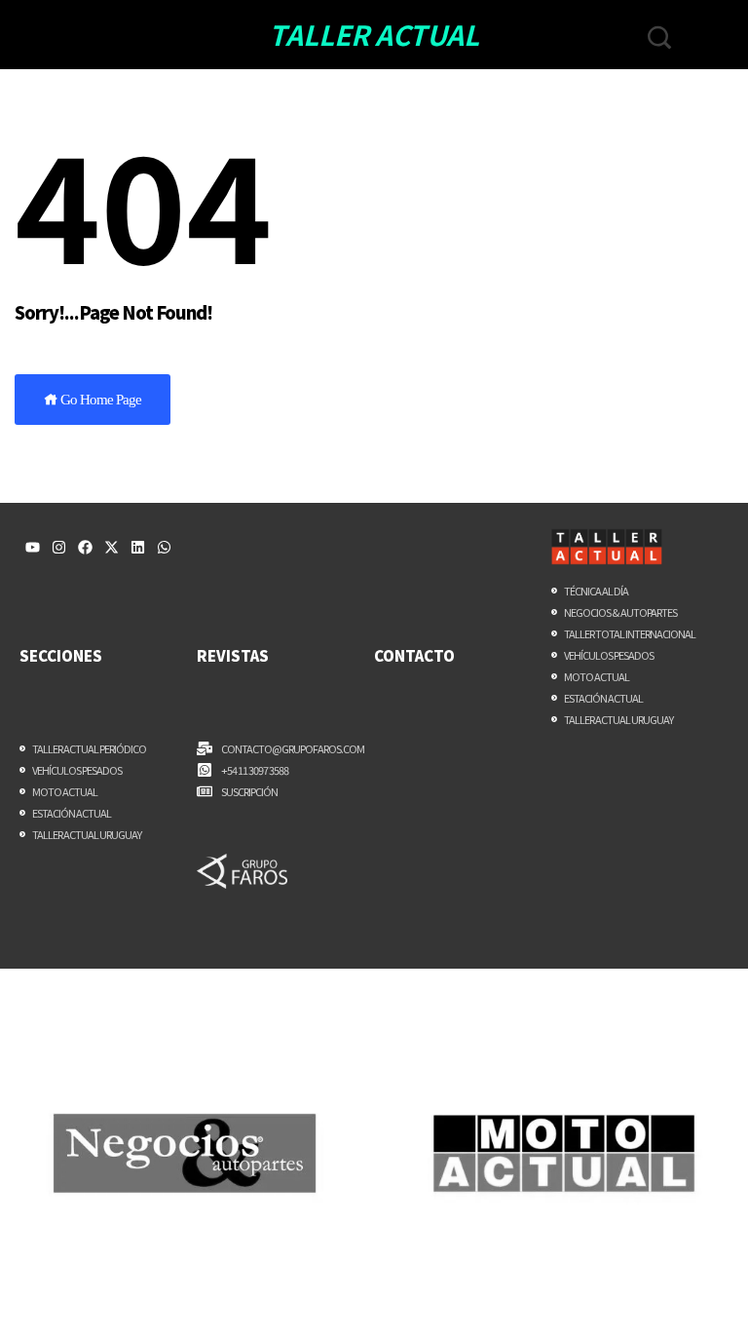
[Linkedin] (138, 547)
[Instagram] (59, 547)
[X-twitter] (111, 547)
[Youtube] (32, 547)
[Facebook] (85, 547)
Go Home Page (99, 399)
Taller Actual (374, 34)
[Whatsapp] (164, 547)
